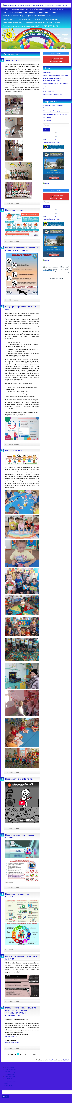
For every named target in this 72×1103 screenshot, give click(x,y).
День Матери (47, 117)
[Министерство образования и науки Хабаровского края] (53, 141)
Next (34, 1054)
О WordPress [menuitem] (9, 1067)
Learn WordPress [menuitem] (10, 1076)
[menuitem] (37, 1095)
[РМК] (53, 166)
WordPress (52, 1060)
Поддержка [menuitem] (9, 1079)
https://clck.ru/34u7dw (12, 1043)
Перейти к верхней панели (9, 1063)
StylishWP (66, 1060)
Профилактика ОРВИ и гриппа (19, 779)
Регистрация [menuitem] (8, 1085)
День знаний (47, 120)
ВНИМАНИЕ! (47, 72)
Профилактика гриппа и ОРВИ (52, 94)
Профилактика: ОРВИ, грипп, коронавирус (16, 19)
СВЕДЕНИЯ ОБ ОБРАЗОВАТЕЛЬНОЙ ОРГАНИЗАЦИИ (29, 9)
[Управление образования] (53, 147)
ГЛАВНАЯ (6, 9)
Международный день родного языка (55, 111)
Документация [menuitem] (10, 1074)
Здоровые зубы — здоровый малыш (46, 19)
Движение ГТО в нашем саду (12, 23)
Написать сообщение (56, 278)
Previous (10, 1054)
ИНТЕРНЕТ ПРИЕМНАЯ (50, 26)
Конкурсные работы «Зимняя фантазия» (55, 114)
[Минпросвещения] (56, 136)
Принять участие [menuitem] (10, 1070)
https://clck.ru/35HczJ (12, 1037)
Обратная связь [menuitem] (10, 1081)
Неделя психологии (14, 450)
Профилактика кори (14, 210)
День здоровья (12, 60)
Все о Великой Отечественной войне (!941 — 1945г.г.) (42, 23)
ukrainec (16, 203)
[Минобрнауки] (56, 132)
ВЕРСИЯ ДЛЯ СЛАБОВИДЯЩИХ (56, 60)
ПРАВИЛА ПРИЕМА (56, 9)
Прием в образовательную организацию (55, 75)
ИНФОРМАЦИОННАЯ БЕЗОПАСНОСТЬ (38, 16)
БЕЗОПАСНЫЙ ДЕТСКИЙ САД (13, 16)
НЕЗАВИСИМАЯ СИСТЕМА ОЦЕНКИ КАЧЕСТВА (40, 12)
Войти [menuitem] (6, 1083)
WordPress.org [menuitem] (10, 1072)
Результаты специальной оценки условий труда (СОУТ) (21, 26)
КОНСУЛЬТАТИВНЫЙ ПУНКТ (12, 12)
